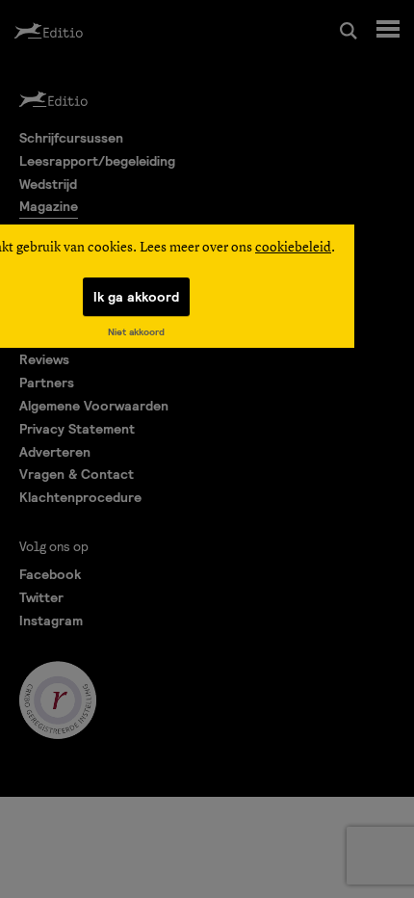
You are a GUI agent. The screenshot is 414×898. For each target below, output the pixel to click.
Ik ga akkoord (136, 296)
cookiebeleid (293, 247)
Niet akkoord (136, 332)
